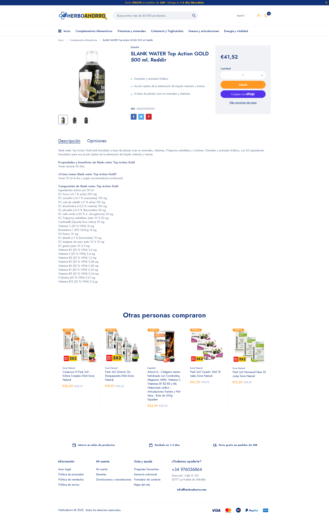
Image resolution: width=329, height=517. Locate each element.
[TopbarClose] (326, 2)
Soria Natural (69, 368)
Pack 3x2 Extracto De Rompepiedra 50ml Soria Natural (119, 376)
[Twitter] (141, 117)
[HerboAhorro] (83, 15)
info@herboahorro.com (191, 490)
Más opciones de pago (243, 103)
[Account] (258, 15)
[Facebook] (134, 117)
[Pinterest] (149, 117)
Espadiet (135, 47)
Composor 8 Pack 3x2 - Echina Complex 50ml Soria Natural (78, 376)
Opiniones (96, 140)
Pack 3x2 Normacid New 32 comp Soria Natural (249, 374)
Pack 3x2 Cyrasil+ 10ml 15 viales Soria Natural (205, 374)
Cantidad (226, 68)
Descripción (69, 140)
